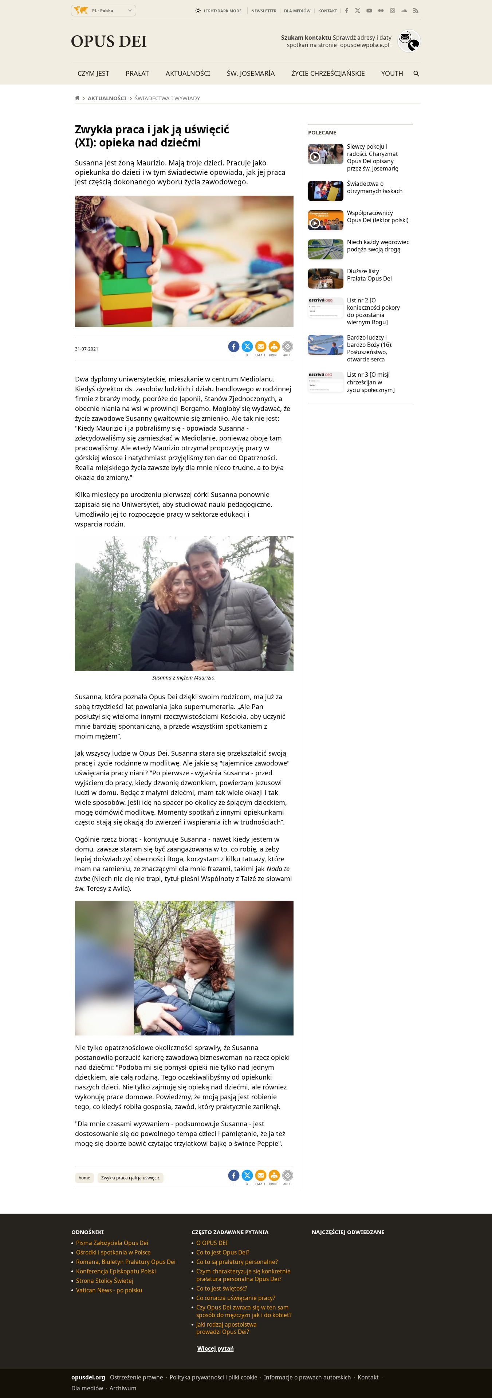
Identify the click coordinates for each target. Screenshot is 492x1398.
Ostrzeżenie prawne (136, 1377)
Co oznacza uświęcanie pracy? (235, 1298)
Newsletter (263, 10)
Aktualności (188, 73)
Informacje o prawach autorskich (307, 1377)
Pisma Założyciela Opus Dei (112, 1243)
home (84, 1178)
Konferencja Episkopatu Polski (116, 1271)
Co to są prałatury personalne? (237, 1262)
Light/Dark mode (222, 10)
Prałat (137, 73)
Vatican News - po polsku (109, 1290)
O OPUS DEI (212, 1243)
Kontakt (327, 10)
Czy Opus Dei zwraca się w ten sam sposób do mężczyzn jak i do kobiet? (244, 1311)
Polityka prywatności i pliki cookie (213, 1377)
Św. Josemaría (251, 73)
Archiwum (123, 1388)
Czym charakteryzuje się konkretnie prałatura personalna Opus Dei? (243, 1275)
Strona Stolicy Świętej (104, 1281)
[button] (274, 349)
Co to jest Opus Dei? (222, 1252)
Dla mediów (297, 10)
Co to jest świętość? (221, 1288)
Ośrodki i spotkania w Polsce (113, 1252)
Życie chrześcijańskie (328, 73)
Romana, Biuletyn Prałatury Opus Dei (126, 1262)
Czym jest (93, 73)
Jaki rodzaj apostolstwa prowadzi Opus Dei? (226, 1328)
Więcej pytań (215, 1348)
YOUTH (392, 73)
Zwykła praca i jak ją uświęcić (130, 1178)
